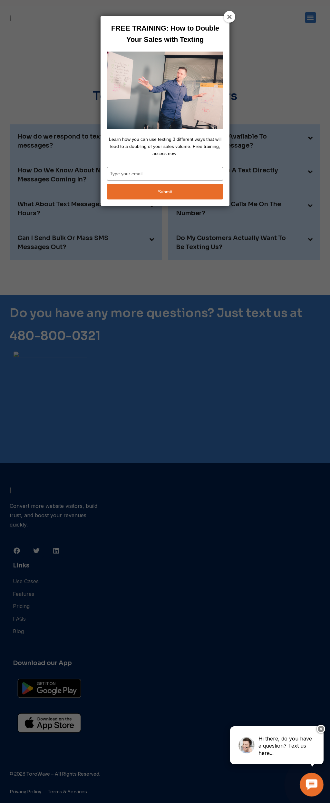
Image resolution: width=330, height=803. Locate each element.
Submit (165, 191)
